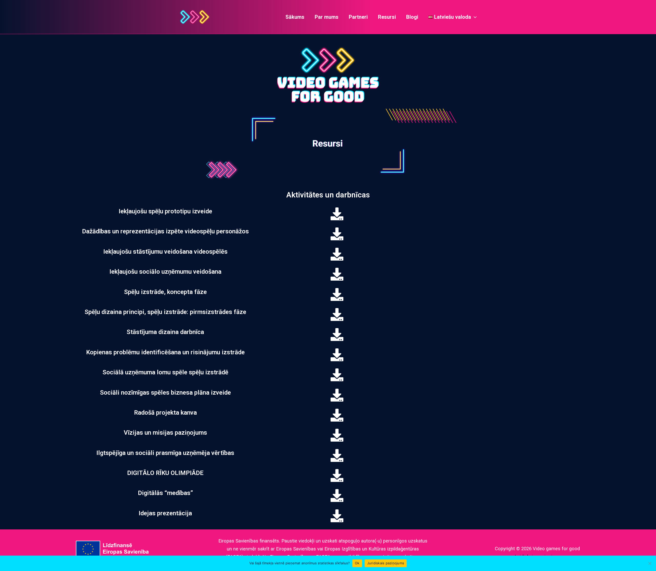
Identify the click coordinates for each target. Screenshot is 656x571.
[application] (474, 17)
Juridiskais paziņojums (385, 563)
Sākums (294, 17)
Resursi (387, 17)
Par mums (327, 17)
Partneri (358, 17)
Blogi (412, 17)
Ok (357, 563)
